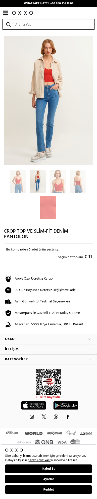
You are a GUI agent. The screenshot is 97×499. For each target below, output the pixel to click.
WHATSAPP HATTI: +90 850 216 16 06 (48, 3)
